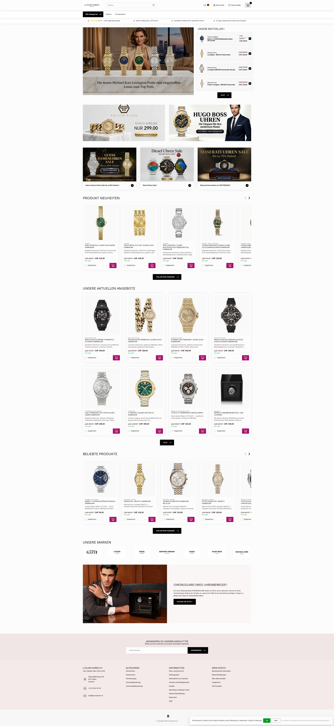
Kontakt (171, 686)
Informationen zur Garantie (178, 679)
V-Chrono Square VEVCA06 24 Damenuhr (141, 414)
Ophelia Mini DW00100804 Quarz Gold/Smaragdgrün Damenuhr (216, 246)
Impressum (173, 697)
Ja (267, 720)
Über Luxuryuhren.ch (176, 671)
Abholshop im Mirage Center (179, 690)
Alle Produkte (217, 686)
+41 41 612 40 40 (94, 688)
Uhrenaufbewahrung (133, 682)
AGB (170, 701)
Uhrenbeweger (131, 679)
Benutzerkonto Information (221, 671)
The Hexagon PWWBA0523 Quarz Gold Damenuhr (145, 341)
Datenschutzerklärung (177, 694)
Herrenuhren (130, 671)
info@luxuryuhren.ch (95, 696)
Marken (109, 14)
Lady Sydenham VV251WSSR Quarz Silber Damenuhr (100, 414)
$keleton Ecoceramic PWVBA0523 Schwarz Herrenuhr (99, 341)
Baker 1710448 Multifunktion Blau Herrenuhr (100, 502)
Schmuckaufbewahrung (134, 686)
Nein (276, 720)
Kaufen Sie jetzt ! (184, 602)
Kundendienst (120, 14)
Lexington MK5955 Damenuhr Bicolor (176, 502)
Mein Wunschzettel (218, 679)
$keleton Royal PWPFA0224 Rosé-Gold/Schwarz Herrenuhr (228, 341)
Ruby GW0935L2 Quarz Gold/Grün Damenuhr (100, 246)
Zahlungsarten (174, 675)
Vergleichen (92, 265)
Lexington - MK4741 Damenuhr (137, 501)
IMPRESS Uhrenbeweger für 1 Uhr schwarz (228, 414)
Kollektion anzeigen (165, 277)
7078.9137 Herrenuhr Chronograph (187, 413)
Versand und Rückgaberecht (179, 682)
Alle (223, 95)
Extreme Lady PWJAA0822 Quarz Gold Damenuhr (187, 341)
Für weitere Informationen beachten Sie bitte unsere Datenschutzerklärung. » (305, 720)
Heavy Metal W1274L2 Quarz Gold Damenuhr (139, 246)
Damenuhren (130, 675)
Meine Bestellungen (219, 675)
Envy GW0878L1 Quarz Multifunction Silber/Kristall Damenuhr (176, 247)
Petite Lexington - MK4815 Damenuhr (213, 502)
